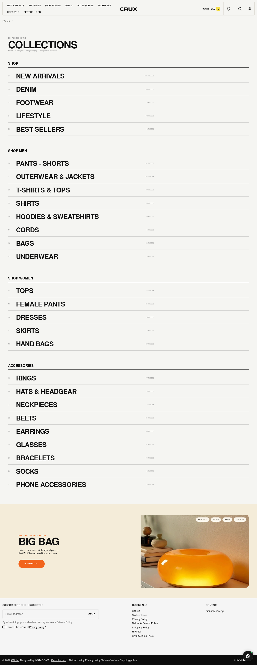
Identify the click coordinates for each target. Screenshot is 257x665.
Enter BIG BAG (31, 564)
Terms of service (110, 660)
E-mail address (13, 613)
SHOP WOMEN (20, 278)
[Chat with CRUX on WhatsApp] (248, 656)
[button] (240, 8)
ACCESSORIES (21, 365)
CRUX (15, 660)
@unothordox (58, 660)
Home (6, 21)
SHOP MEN (17, 150)
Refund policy (76, 660)
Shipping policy (128, 660)
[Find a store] (228, 8)
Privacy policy (37, 627)
